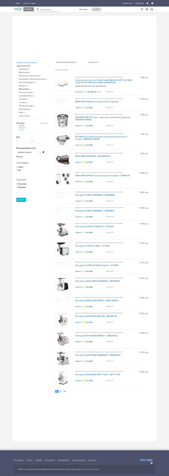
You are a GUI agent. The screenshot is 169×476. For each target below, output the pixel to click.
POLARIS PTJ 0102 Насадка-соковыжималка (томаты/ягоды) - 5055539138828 (101, 137)
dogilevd (78, 107)
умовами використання (90, 469)
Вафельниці (24, 72)
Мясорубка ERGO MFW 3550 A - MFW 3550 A (96, 300)
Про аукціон (19, 460)
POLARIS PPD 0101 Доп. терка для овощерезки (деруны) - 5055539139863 (103, 118)
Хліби (22, 112)
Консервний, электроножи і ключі (33, 79)
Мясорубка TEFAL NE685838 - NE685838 (95, 194)
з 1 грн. (21, 130)
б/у (19, 170)
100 (64, 391)
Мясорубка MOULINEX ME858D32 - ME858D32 (97, 355)
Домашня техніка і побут (82, 77)
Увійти (17, 3)
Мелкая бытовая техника (97, 77)
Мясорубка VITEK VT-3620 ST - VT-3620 (94, 226)
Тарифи (38, 460)
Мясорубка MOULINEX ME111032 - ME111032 (97, 374)
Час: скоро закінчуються (66, 62)
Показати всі (44, 123)
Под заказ (22, 187)
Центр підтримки (79, 460)
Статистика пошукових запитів (47, 11)
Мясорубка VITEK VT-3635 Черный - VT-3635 (96, 265)
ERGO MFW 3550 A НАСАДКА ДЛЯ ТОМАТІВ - (97, 101)
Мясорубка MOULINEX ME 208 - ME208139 (96, 316)
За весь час (93, 62)
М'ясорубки (25, 89)
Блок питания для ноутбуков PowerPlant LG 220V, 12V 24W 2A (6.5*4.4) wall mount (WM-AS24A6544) (103, 81)
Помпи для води (26, 92)
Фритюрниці (25, 109)
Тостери (23, 102)
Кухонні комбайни (27, 82)
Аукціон (21, 125)
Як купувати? (50, 460)
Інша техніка (25, 116)
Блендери (24, 69)
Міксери (23, 85)
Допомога (93, 460)
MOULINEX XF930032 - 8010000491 (92, 156)
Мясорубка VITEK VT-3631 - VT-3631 (92, 245)
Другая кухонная (111, 77)
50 (60, 391)
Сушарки (24, 99)
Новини (29, 460)
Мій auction (139, 3)
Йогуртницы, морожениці (30, 75)
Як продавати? (64, 460)
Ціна (18, 137)
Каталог (28, 9)
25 (57, 391)
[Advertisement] (84, 36)
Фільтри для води (26, 105)
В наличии (22, 184)
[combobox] (85, 10)
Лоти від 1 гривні (29, 3)
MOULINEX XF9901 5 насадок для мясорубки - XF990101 (103, 175)
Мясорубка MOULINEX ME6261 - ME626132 (96, 335)
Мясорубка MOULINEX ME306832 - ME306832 (97, 281)
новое (20, 167)
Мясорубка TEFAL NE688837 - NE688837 (95, 210)
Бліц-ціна (22, 128)
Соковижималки (26, 95)
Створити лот (127, 3)
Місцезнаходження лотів (26, 148)
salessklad (78, 92)
